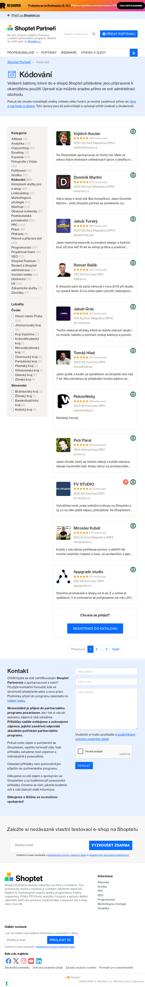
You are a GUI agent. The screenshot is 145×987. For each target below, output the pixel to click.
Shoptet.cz (34, 41)
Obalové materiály (27, 211)
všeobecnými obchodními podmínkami (109, 855)
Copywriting (23, 148)
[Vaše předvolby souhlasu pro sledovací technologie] (6, 983)
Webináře (69, 52)
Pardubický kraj (28, 361)
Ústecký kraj (26, 375)
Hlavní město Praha (28, 318)
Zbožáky (20, 292)
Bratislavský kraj (29, 391)
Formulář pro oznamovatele (116, 967)
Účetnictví (21, 279)
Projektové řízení (26, 252)
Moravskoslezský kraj (27, 350)
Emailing (20, 152)
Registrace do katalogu (95, 628)
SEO (17, 256)
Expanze (20, 157)
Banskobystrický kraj (27, 403)
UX (16, 283)
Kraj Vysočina (27, 334)
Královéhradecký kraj (27, 341)
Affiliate (19, 139)
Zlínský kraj (25, 379)
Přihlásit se (60, 940)
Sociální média (25, 274)
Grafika (19, 175)
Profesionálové (20, 52)
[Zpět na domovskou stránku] (32, 28)
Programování (24, 247)
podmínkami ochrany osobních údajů (67, 855)
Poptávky (49, 52)
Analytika (21, 143)
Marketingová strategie (112, 904)
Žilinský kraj (25, 396)
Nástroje (20, 207)
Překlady (19, 234)
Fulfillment (21, 170)
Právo (18, 229)
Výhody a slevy (93, 52)
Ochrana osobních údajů (48, 967)
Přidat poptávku (120, 34)
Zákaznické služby (26, 288)
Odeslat (84, 765)
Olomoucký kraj (28, 357)
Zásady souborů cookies (81, 967)
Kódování (21, 180)
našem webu (16, 700)
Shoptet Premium (25, 261)
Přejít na (26, 15)
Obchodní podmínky (17, 967)
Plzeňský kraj (26, 366)
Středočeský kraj (29, 370)
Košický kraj (25, 409)
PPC (18, 225)
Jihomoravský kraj (28, 327)
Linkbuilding (22, 193)
